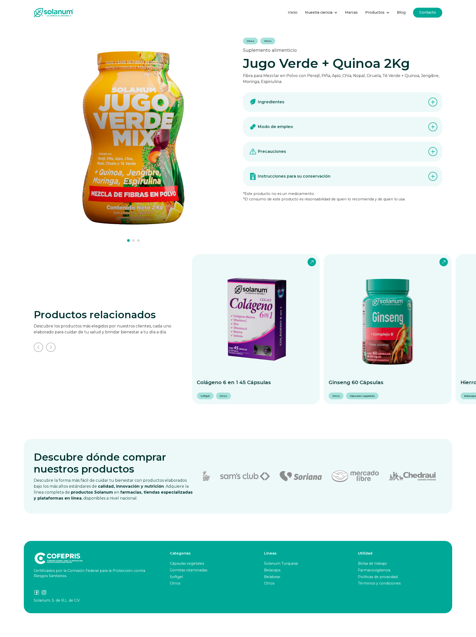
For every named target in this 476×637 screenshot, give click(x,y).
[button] (321, 12)
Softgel (176, 577)
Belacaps (272, 570)
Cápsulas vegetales (187, 563)
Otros (175, 583)
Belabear (272, 577)
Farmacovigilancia (374, 570)
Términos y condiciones (379, 583)
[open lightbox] (133, 137)
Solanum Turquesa (281, 563)
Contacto (427, 12)
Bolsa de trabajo (372, 563)
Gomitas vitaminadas (188, 570)
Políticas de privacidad (378, 577)
